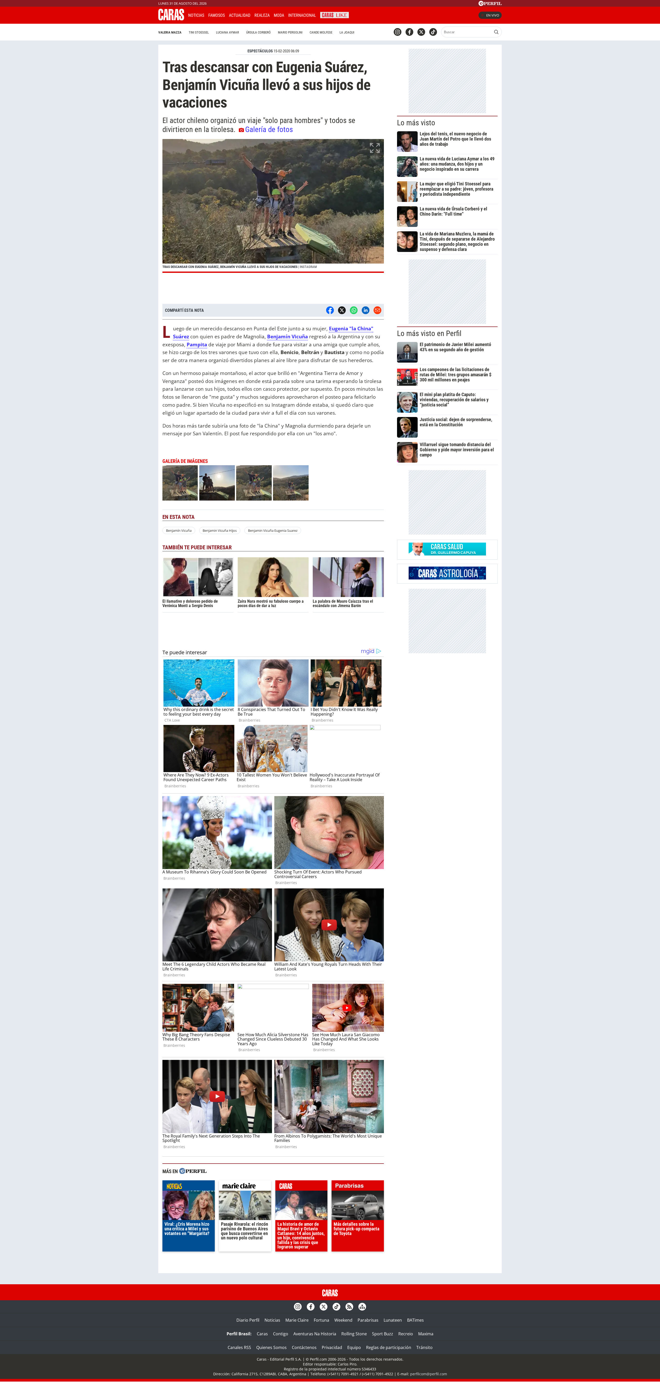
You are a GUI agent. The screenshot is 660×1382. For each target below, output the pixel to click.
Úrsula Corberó (258, 32)
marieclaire (245, 1187)
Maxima (425, 1334)
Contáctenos (304, 1347)
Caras (262, 1334)
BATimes (415, 1320)
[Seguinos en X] (421, 32)
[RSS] (349, 1307)
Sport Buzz (382, 1334)
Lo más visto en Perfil (429, 333)
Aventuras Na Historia (314, 1334)
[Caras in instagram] (397, 32)
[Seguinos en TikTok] (433, 32)
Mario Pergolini (290, 32)
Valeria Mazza (170, 32)
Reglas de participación (388, 1347)
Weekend (343, 1320)
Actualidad (239, 15)
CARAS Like (334, 14)
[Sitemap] (362, 1307)
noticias (188, 1187)
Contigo (280, 1334)
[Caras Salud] (447, 554)
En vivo (492, 15)
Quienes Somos (271, 1347)
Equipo (354, 1347)
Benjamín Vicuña (179, 530)
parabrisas (358, 1187)
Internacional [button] (302, 15)
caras (301, 1187)
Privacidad (332, 1347)
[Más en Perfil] (193, 1171)
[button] (273, 206)
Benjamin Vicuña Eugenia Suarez (273, 530)
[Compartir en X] (342, 310)
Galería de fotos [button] (269, 129)
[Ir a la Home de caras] (171, 19)
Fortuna (321, 1320)
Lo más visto (416, 122)
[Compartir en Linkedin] (365, 310)
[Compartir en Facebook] (330, 310)
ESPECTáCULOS (260, 51)
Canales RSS (239, 1347)
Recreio (405, 1334)
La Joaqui (347, 32)
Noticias (196, 15)
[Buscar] (496, 32)
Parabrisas (368, 1320)
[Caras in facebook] (409, 32)
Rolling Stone (354, 1334)
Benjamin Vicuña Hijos (220, 530)
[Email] (377, 310)
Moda (279, 15)
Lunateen (393, 1320)
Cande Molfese (321, 32)
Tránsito (424, 1347)
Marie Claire (297, 1320)
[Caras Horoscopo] (447, 578)
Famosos (216, 15)
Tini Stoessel (199, 32)
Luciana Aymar (227, 32)
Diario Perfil (247, 1320)
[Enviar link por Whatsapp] (354, 310)
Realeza (262, 15)
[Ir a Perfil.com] (490, 4)
